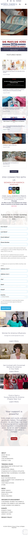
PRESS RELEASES (6, 492)
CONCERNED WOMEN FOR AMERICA (12, 501)
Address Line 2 (5, 274)
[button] (26, 4)
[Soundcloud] (10, 192)
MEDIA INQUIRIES (6, 496)
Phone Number (5, 242)
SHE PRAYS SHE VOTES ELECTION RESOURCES (11, 467)
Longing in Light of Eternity (10, 145)
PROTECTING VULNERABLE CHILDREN (13, 473)
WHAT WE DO (5, 455)
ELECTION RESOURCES (8, 478)
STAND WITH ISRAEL (7, 469)
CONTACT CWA (6, 460)
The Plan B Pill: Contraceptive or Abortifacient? (11, 163)
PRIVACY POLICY (6, 517)
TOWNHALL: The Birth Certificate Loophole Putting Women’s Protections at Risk (13, 90)
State (2, 284)
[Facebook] (10, 188)
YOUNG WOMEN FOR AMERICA (10, 505)
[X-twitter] (17, 188)
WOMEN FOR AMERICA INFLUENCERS (13, 503)
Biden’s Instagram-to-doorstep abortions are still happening (14, 127)
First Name (4, 226)
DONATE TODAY (6, 510)
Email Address (5, 237)
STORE (3, 484)
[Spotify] (17, 192)
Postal (2, 289)
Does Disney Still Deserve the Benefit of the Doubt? (14, 72)
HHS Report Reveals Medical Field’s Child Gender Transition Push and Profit (13, 108)
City (2, 279)
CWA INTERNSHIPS (7, 458)
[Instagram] (14, 188)
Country (3, 294)
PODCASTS (4, 494)
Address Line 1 (5, 268)
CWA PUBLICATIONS (7, 483)
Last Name (4, 231)
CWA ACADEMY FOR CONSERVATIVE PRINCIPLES (12, 480)
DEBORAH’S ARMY (7, 512)
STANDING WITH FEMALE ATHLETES (12, 471)
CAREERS (4, 456)
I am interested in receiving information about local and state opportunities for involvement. (12, 302)
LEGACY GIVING (6, 514)
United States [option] (5, 296)
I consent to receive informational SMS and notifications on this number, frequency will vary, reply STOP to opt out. (14, 249)
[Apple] (14, 192)
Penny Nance (6, 490)
